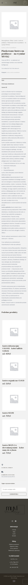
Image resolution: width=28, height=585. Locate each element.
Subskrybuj (14, 494)
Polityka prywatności (14, 544)
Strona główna (5, 40)
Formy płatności (14, 548)
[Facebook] (15, 521)
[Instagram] (12, 521)
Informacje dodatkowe (8, 84)
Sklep (11, 40)
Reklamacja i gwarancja (14, 550)
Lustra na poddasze (11, 47)
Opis (3, 80)
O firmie (14, 529)
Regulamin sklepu (14, 546)
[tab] (14, 80)
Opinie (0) (4, 87)
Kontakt (14, 535)
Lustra (15, 40)
